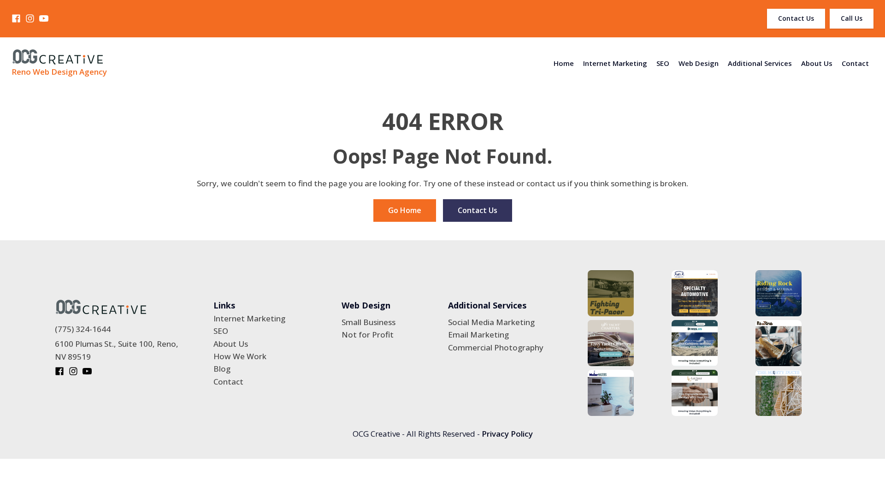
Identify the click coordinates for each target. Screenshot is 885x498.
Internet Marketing (615, 63)
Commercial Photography (495, 347)
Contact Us (796, 18)
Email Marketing (478, 334)
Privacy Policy (507, 433)
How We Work (239, 356)
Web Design (698, 63)
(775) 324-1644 (83, 329)
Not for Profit (368, 334)
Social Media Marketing (491, 322)
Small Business (368, 322)
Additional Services (760, 63)
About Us (816, 63)
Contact (855, 63)
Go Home (404, 210)
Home (564, 63)
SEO (662, 63)
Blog (221, 368)
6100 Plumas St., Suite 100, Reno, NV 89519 (116, 350)
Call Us (851, 18)
